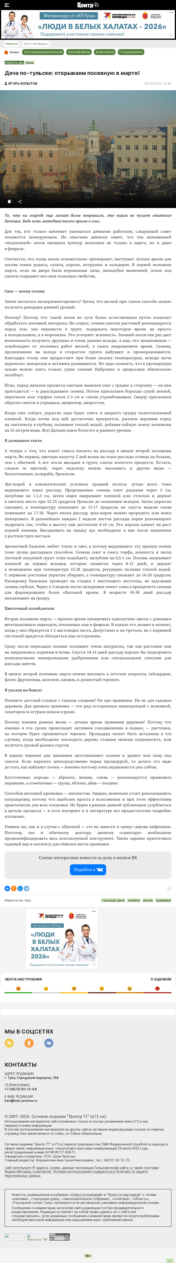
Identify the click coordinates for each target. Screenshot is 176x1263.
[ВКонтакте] (7, 888)
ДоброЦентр (105, 52)
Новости (12, 43)
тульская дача (113, 900)
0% (18, 988)
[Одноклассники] (13, 888)
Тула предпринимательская (43, 52)
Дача (30, 62)
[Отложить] (9, 201)
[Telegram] (26, 888)
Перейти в (84, 869)
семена (134, 900)
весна (148, 900)
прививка (163, 900)
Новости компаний (86, 1195)
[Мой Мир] (20, 888)
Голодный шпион (131, 52)
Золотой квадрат (36, 43)
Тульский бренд (79, 52)
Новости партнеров (124, 1195)
